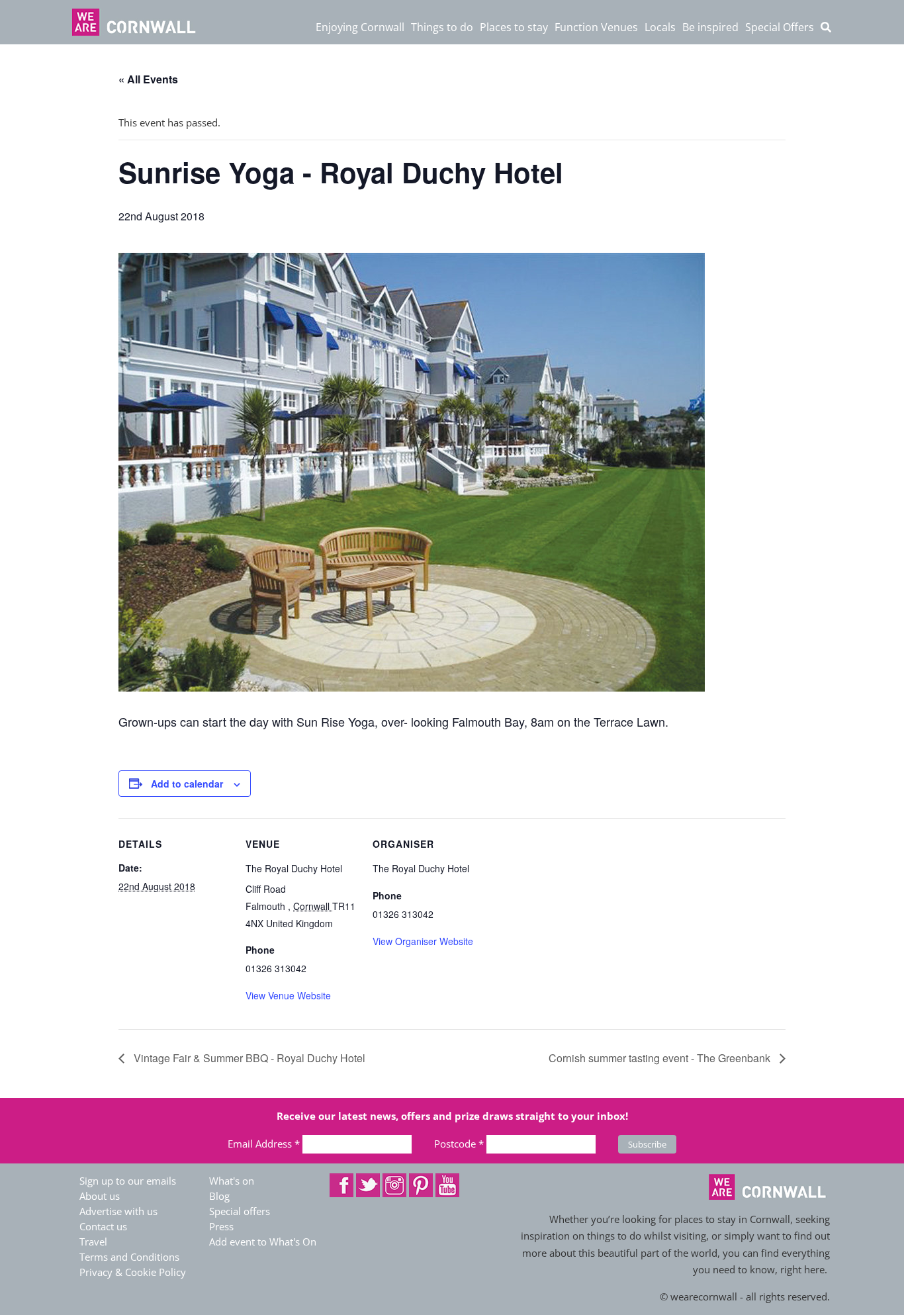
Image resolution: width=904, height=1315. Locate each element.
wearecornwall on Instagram (394, 1185)
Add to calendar (187, 783)
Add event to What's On (262, 1241)
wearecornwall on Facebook (341, 1185)
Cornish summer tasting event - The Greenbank (661, 1058)
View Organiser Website (423, 941)
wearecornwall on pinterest (421, 1185)
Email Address (264, 1143)
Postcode (459, 1143)
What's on (231, 1180)
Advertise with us (118, 1211)
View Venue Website (288, 995)
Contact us (103, 1226)
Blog (219, 1195)
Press (221, 1226)
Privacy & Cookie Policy (132, 1272)
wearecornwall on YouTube (447, 1185)
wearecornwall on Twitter (368, 1185)
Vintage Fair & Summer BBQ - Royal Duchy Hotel (248, 1058)
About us (99, 1195)
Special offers (239, 1211)
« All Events (148, 79)
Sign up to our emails (127, 1180)
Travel (93, 1241)
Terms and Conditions (129, 1256)
